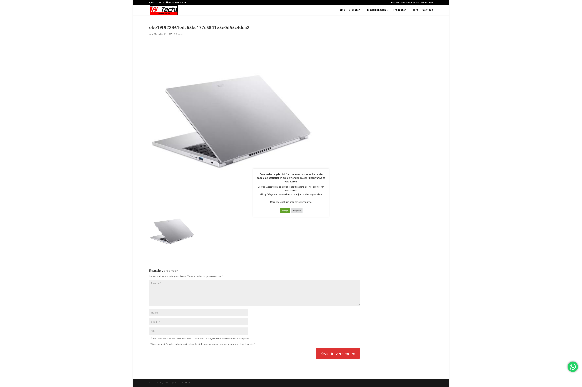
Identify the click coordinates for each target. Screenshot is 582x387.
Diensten (354, 10)
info (415, 10)
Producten (399, 10)
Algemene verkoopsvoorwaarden (405, 2)
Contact (427, 10)
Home (341, 10)
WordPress (189, 383)
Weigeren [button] (297, 210)
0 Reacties (178, 34)
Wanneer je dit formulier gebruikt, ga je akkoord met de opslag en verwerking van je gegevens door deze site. (203, 344)
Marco (157, 34)
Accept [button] (285, 210)
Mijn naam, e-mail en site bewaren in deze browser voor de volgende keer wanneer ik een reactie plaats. (201, 338)
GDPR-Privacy (427, 2)
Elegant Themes (166, 383)
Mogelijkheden (376, 10)
